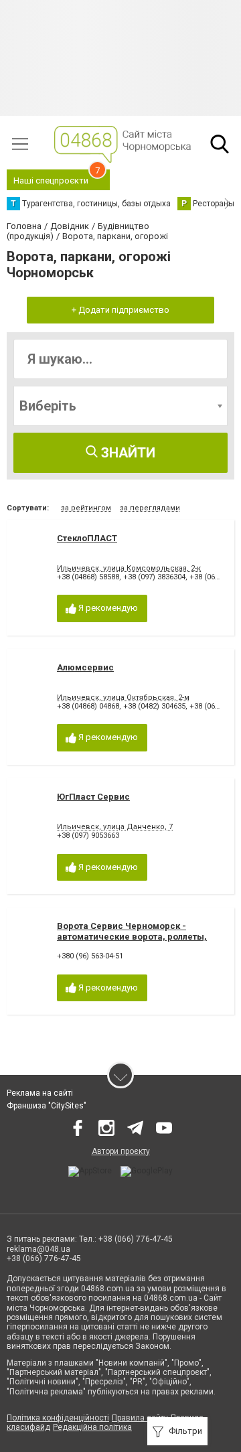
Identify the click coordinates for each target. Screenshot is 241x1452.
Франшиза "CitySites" (46, 1105)
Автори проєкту (121, 1151)
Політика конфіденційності (58, 1418)
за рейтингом (86, 508)
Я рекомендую (107, 608)
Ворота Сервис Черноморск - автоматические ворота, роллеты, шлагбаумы (132, 936)
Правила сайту (140, 1418)
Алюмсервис (85, 667)
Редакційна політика (92, 1427)
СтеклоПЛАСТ (87, 538)
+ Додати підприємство (120, 310)
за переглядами (150, 508)
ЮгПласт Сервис (93, 797)
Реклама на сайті (40, 1093)
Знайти (126, 453)
